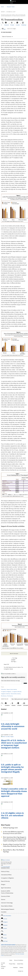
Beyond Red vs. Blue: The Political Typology (13, 851)
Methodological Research (7, 909)
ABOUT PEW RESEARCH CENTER (8, 944)
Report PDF (6, 664)
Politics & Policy (5, 871)
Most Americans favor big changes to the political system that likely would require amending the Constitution (14, 839)
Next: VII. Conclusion (14, 653)
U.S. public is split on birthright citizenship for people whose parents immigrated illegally (12, 768)
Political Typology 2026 (10, 828)
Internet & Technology (7, 903)
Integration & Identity (5, 693)
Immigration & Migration (6, 691)
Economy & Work (5, 896)
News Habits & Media (6, 906)
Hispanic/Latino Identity (12, 689)
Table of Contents (6, 36)
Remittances (4, 696)
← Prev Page (14, 658)
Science (3, 899)
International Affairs (6, 874)
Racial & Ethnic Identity (16, 693)
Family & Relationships (7, 893)
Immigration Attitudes (16, 691)
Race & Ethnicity (5, 881)
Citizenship (3, 689)
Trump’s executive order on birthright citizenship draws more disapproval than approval (14, 792)
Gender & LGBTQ (5, 891)
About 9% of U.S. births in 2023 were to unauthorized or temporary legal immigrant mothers (14, 744)
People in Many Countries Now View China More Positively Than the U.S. (14, 845)
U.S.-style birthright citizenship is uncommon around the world (12, 726)
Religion (3, 884)
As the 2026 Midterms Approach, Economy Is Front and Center (13, 832)
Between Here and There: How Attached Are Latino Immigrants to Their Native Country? (13, 15)
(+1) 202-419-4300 (5, 866)
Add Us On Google (11, 28)
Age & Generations (6, 888)
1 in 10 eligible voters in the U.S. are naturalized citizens (12, 815)
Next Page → (14, 661)
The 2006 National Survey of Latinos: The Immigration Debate (13, 668)
